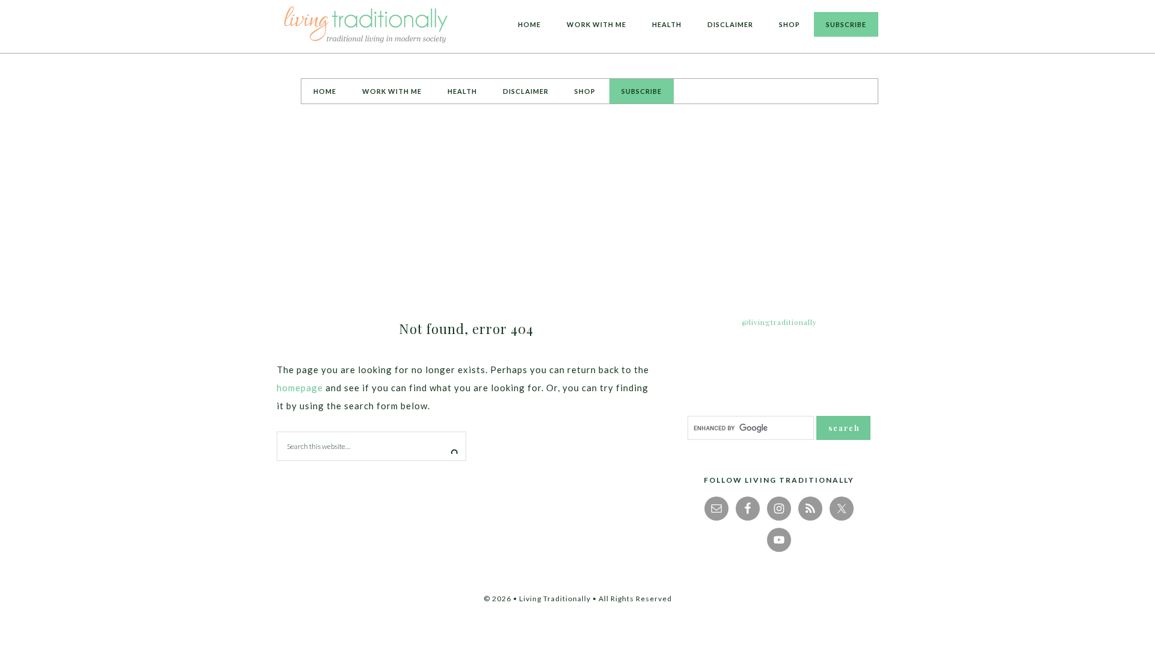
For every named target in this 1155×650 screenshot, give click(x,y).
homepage (300, 387)
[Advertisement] (577, 206)
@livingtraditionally (779, 322)
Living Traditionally (367, 26)
